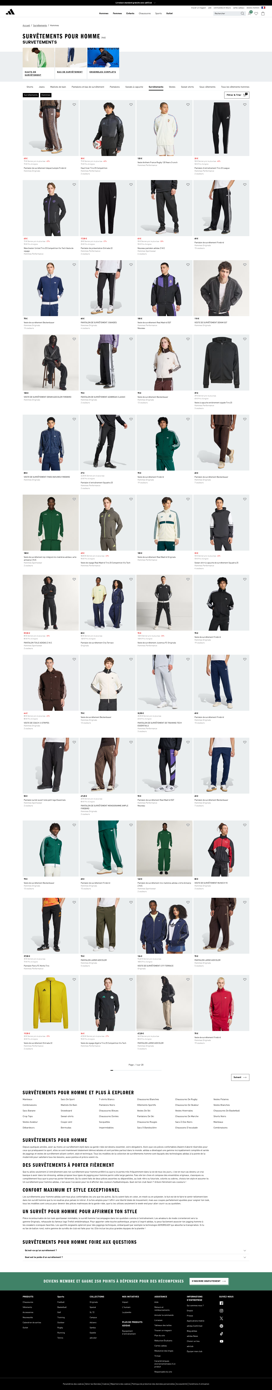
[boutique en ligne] (10, 12)
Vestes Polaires (221, 1099)
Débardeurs (29, 1128)
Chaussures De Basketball (226, 1111)
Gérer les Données (93, 1384)
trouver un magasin (198, 8)
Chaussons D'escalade (186, 1128)
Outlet (169, 13)
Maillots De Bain (69, 1105)
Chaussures (145, 13)
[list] (136, 87)
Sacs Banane (29, 1111)
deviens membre (253, 8)
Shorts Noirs (219, 1116)
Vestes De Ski (143, 1111)
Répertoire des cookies (120, 1384)
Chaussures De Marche (186, 1116)
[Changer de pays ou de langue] (263, 8)
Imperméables (106, 1128)
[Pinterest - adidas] (234, 1326)
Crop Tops (28, 1116)
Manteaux (27, 1099)
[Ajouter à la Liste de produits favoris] (74, 105)
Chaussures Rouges (147, 1122)
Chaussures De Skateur (187, 1105)
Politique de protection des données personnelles (153, 1384)
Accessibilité (181, 1384)
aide (209, 8)
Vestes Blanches (221, 1105)
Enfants (130, 13)
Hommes (103, 13)
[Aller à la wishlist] (256, 13)
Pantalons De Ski (145, 1116)
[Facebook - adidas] (234, 1303)
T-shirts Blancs (106, 1099)
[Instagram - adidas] (234, 1311)
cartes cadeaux (238, 8)
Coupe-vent (66, 1122)
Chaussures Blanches (148, 1099)
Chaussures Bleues (108, 1111)
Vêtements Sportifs (146, 1105)
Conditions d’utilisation (199, 1384)
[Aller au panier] (263, 13)
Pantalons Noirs (107, 1105)
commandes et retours (222, 8)
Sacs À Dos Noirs (183, 1122)
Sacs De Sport (68, 1099)
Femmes (117, 13)
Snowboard (66, 1111)
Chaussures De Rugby (186, 1099)
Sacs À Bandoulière (147, 1128)
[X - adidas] (234, 1319)
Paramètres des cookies (73, 1384)
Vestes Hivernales (184, 1111)
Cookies (105, 1384)
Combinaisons (30, 1105)
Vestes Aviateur (30, 1122)
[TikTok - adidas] (234, 1334)
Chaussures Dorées (109, 1116)
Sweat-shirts (67, 1116)
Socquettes (104, 1122)
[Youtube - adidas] (234, 1342)
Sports (158, 13)
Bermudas (66, 1128)
